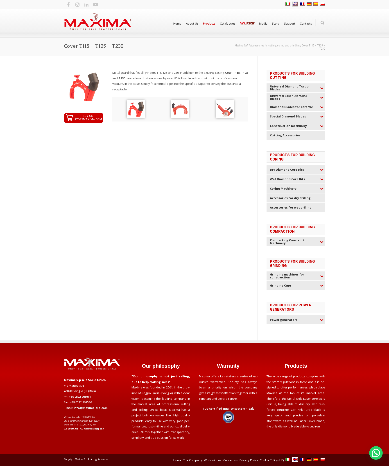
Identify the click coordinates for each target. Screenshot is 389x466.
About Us (192, 23)
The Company (192, 460)
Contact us (230, 460)
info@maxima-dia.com (90, 408)
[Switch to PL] (322, 4)
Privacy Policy (249, 460)
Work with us (213, 460)
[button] (376, 453)
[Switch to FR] (302, 4)
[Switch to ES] (315, 4)
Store (276, 23)
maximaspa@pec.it (94, 428)
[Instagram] (77, 4)
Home (177, 23)
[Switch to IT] (287, 4)
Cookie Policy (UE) (272, 460)
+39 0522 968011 (80, 397)
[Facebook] (68, 4)
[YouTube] (95, 4)
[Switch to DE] (309, 4)
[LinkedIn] (86, 4)
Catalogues (227, 23)
